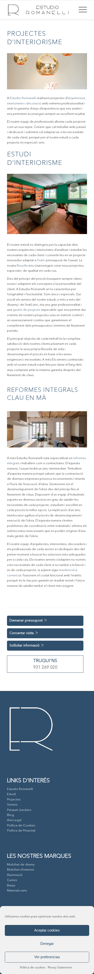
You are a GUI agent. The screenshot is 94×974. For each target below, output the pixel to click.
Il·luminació (14, 875)
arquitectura (76, 98)
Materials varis (17, 890)
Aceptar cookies (47, 930)
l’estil (40, 260)
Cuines (12, 880)
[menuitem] (80, 10)
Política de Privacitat (21, 830)
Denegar (47, 943)
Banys (11, 885)
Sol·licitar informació (24, 645)
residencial (66, 570)
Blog (10, 815)
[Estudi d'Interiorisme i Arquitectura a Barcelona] (39, 10)
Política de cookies (32, 967)
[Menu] (80, 10)
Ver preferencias (47, 957)
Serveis (12, 804)
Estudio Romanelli (23, 98)
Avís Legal (14, 820)
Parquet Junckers (19, 810)
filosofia (22, 265)
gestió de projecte (26, 309)
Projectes (13, 799)
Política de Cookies (21, 825)
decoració (33, 103)
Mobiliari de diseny (20, 864)
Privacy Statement (60, 967)
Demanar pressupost (26, 620)
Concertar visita (21, 633)
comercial (14, 575)
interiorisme (15, 103)
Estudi (11, 794)
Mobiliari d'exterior (20, 869)
